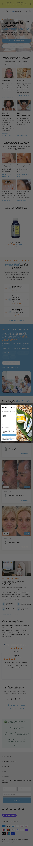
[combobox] (3, 428)
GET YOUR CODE (8, 435)
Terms (11, 439)
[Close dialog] (31, 406)
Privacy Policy (9, 439)
